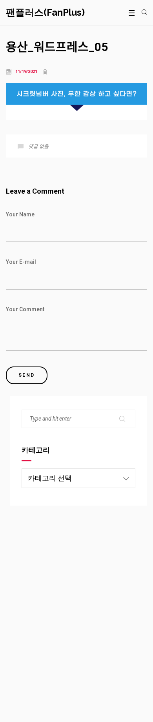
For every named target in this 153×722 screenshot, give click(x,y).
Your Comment (25, 309)
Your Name (20, 214)
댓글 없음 (39, 146)
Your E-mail (21, 262)
